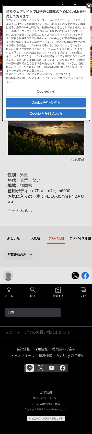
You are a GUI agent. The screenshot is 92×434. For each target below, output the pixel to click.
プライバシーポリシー (57, 77)
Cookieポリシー (46, 74)
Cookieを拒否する (46, 102)
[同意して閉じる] (88, 5)
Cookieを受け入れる (46, 113)
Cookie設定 (46, 91)
